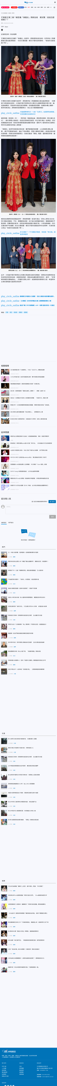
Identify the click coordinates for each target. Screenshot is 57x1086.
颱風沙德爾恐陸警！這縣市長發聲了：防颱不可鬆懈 (4, 591)
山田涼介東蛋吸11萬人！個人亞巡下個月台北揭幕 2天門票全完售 (5, 452)
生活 (45, 7)
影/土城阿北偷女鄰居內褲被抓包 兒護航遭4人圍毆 (4, 741)
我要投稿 (21, 1074)
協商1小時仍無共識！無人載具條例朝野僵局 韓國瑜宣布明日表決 (4, 600)
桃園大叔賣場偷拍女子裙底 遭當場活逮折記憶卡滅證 (4, 795)
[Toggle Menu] (54, 7)
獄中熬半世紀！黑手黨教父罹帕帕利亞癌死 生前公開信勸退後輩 (4, 645)
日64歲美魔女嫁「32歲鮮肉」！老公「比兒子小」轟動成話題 (5, 372)
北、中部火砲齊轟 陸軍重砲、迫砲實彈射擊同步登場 (4, 555)
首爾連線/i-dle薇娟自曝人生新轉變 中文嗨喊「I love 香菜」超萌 (5, 466)
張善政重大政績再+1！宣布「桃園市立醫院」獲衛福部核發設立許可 (4, 663)
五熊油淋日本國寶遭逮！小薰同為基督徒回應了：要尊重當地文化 (4, 960)
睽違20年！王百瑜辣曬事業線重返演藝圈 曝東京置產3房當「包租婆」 (5, 407)
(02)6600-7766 (44, 1070)
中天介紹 (4, 1066)
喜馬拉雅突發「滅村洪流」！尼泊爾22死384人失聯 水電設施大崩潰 (4, 609)
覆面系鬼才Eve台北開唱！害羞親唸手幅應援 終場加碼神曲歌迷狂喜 (5, 480)
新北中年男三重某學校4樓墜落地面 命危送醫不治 (4, 804)
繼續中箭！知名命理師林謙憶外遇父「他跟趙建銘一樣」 (4, 969)
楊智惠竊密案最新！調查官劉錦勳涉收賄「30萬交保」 (5, 386)
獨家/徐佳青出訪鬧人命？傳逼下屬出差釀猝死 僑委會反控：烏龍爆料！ (4, 564)
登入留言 (52, 501)
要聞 (32, 7)
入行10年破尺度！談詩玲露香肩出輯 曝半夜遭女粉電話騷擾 (5, 379)
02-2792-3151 (46, 1074)
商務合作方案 (5, 1076)
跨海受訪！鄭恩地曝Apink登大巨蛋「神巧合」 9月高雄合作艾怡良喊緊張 (5, 445)
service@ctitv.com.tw (47, 1076)
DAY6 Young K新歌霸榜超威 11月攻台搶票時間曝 (5, 473)
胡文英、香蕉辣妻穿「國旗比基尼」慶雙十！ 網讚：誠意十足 (5, 393)
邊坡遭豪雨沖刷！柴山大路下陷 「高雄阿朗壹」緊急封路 (4, 654)
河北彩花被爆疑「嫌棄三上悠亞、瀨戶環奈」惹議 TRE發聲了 (4, 889)
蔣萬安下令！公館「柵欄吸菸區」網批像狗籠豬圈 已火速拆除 (4, 573)
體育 (42, 7)
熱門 (29, 7)
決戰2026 (21, 7)
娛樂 (38, 7)
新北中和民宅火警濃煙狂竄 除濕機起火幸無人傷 (4, 813)
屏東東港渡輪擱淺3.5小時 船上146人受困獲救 (4, 786)
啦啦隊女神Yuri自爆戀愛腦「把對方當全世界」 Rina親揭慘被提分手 (4, 897)
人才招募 (4, 1068)
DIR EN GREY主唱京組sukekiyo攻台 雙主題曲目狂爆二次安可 (5, 459)
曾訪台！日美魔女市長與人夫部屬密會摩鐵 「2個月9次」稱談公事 (5, 400)
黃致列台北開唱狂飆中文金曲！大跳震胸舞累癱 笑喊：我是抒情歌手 (5, 438)
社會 (35, 7)
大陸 (15, 673)
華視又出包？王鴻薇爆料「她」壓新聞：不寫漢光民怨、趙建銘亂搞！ (4, 627)
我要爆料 (21, 1072)
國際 (48, 7)
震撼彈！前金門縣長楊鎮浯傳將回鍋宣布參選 (4, 636)
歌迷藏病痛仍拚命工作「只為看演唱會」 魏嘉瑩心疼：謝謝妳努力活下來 (4, 924)
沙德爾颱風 (14, 7)
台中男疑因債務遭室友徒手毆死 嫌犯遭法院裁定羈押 (4, 768)
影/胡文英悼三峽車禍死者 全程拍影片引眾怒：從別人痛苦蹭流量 (5, 421)
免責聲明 (4, 1074)
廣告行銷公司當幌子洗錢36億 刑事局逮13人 (4, 750)
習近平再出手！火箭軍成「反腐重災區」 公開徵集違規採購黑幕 (4, 672)
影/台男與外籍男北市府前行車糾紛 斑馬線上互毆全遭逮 (4, 777)
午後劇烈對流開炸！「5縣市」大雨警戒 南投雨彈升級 (4, 582)
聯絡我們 (21, 1070)
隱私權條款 (4, 1072)
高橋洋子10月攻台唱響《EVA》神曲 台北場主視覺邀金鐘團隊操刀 (5, 487)
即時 (25, 7)
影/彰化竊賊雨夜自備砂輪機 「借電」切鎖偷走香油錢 (4, 822)
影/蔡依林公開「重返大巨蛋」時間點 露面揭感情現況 (4, 933)
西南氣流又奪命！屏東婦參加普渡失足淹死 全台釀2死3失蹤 (4, 618)
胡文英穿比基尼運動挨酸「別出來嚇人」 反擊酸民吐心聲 (5, 414)
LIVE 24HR (6, 7)
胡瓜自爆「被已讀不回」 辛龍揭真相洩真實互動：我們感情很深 (4, 942)
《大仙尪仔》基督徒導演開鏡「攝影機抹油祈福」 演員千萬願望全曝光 (4, 915)
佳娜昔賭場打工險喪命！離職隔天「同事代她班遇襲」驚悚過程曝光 (4, 906)
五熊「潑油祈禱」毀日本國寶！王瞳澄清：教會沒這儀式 (4, 951)
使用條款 (4, 1070)
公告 (20, 1066)
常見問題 (21, 1068)
